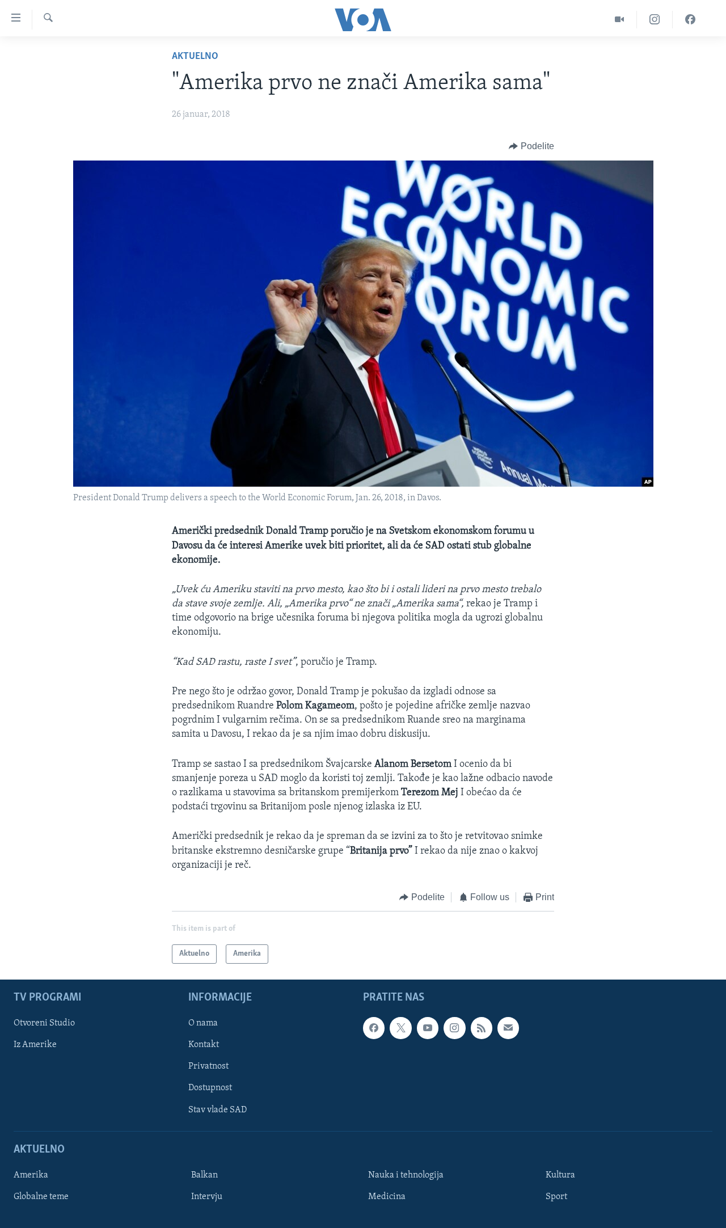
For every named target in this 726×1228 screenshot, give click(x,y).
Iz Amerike (35, 1045)
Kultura (560, 1175)
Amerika (31, 1175)
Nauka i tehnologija (406, 1175)
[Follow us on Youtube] (427, 1028)
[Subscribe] (508, 1028)
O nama (203, 1023)
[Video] (619, 19)
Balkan (204, 1175)
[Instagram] (655, 19)
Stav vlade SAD (217, 1110)
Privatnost (208, 1066)
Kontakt (203, 1045)
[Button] (531, 146)
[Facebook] (690, 19)
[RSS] (481, 1028)
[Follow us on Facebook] (374, 1028)
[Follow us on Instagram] (454, 1028)
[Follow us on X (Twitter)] (400, 1028)
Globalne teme (41, 1196)
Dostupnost (210, 1088)
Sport (556, 1196)
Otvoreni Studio (44, 1023)
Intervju (206, 1196)
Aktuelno (195, 57)
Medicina (387, 1196)
